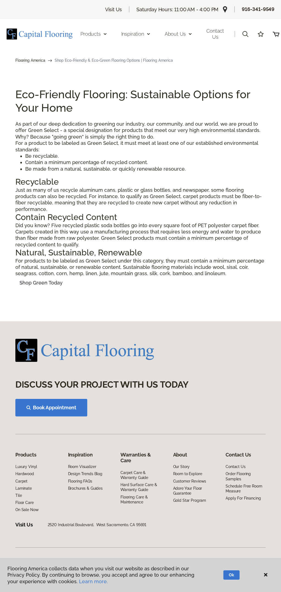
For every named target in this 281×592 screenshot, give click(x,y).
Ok (231, 575)
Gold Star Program (189, 500)
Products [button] (90, 34)
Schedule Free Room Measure (244, 488)
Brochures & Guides (85, 488)
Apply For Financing (243, 498)
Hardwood (24, 474)
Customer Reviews (189, 481)
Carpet (21, 481)
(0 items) (276, 34)
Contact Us (215, 34)
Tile (18, 495)
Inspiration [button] (132, 34)
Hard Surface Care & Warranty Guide (138, 487)
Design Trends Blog (85, 474)
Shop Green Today (41, 283)
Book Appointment (54, 407)
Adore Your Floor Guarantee (187, 490)
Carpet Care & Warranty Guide (134, 475)
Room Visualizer (82, 466)
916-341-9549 (258, 9)
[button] (245, 34)
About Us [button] (175, 34)
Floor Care (24, 502)
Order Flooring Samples (238, 476)
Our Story (181, 466)
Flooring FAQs (80, 481)
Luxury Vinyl (26, 466)
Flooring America (30, 60)
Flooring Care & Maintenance (134, 499)
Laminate (23, 488)
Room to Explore (187, 474)
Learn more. (93, 581)
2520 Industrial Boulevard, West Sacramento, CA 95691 (97, 525)
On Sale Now (26, 510)
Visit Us (113, 9)
